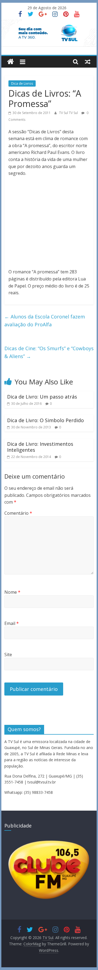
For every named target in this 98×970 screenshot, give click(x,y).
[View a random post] (88, 61)
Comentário (18, 513)
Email (11, 623)
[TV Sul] (10, 62)
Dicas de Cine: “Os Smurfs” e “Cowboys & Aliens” (49, 352)
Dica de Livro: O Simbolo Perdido (45, 420)
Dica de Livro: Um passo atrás (42, 396)
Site (8, 655)
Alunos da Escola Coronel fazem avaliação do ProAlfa (44, 320)
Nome (12, 592)
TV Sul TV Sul (69, 112)
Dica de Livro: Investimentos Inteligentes (40, 447)
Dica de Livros (22, 83)
